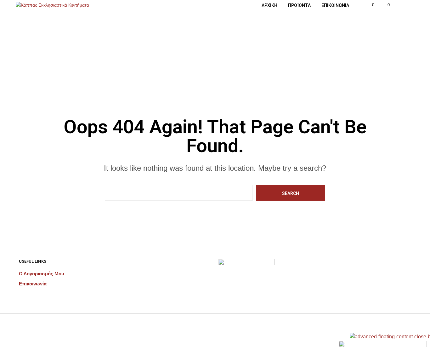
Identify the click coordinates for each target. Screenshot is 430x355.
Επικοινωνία (335, 5)
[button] (369, 5)
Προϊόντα (299, 5)
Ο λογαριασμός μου (41, 273)
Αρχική (269, 5)
